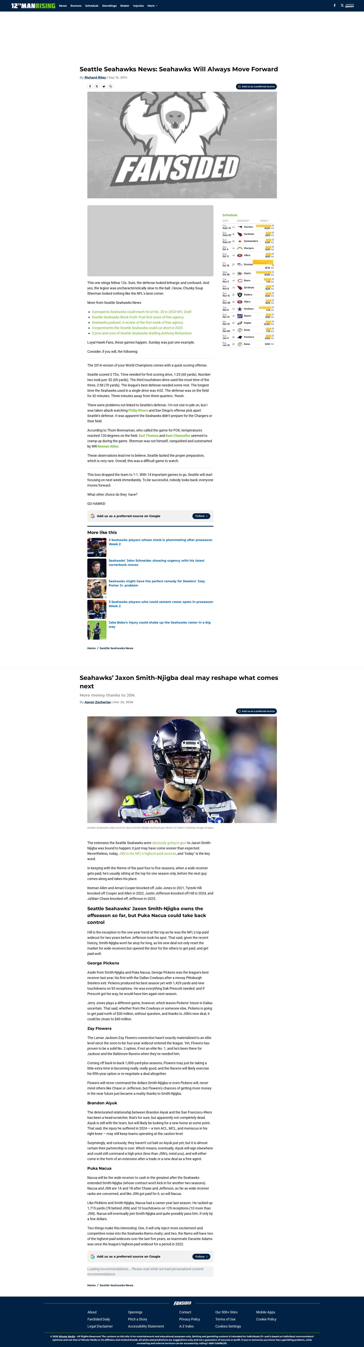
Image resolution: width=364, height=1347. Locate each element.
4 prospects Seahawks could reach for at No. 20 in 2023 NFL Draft (141, 312)
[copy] (110, 86)
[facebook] (335, 5)
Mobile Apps (265, 1312)
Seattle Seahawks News (116, 648)
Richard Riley (95, 77)
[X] (342, 5)
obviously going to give (169, 843)
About (92, 1312)
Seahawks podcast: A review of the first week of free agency (137, 322)
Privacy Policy (189, 1319)
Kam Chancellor (178, 436)
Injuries (138, 5)
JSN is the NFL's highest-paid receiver (147, 854)
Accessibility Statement (146, 1326)
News (63, 5)
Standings (109, 5)
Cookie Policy (266, 1319)
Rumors (76, 5)
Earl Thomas (148, 436)
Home (91, 648)
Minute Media (67, 1336)
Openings (135, 1312)
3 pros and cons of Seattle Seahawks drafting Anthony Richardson (142, 333)
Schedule (91, 5)
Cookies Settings (228, 1326)
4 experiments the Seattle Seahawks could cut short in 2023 (137, 328)
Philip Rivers (138, 410)
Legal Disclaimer (100, 1326)
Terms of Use (225, 1319)
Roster (124, 5)
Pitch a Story (137, 1319)
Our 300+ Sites (226, 1312)
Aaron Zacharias (98, 702)
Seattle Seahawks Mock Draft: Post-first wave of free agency (138, 317)
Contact (185, 1312)
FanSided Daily (99, 1319)
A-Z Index (186, 1326)
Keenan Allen (108, 446)
